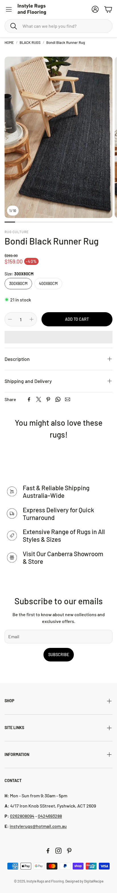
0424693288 (50, 816)
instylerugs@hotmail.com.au (38, 826)
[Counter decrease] (10, 319)
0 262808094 (22, 816)
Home (9, 42)
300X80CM (18, 283)
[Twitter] (38, 399)
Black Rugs (30, 42)
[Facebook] (29, 399)
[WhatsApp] (57, 399)
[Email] (67, 399)
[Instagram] (58, 851)
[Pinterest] (48, 399)
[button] (58, 26)
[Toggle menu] (9, 9)
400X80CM (48, 283)
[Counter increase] (31, 319)
